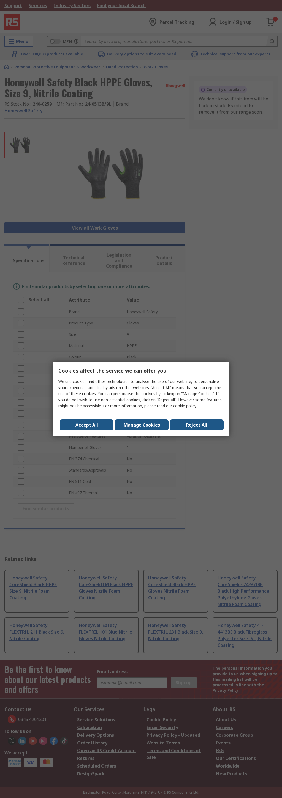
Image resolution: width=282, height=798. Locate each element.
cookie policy (184, 405)
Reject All (196, 425)
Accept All (86, 425)
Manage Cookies (142, 425)
